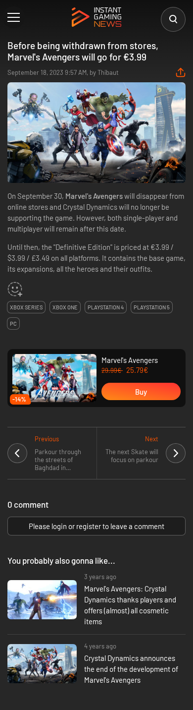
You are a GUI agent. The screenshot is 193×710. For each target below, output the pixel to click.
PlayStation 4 (106, 307)
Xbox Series (26, 307)
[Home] (96, 17)
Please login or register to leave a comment (96, 526)
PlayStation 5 (152, 307)
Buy (141, 391)
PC (13, 323)
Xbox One (65, 307)
